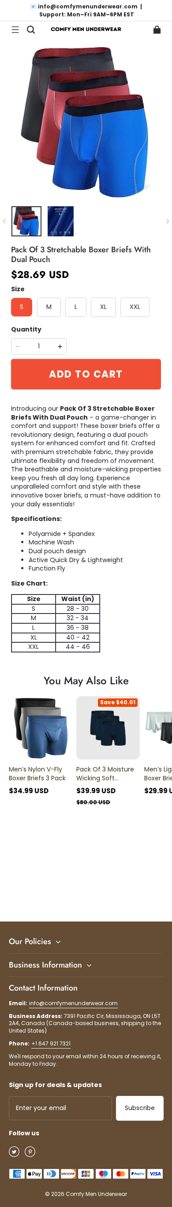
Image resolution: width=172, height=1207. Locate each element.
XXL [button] (135, 306)
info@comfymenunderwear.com (73, 1003)
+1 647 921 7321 (51, 1043)
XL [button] (103, 306)
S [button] (21, 306)
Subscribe (140, 1107)
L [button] (76, 306)
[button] (15, 29)
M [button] (49, 306)
